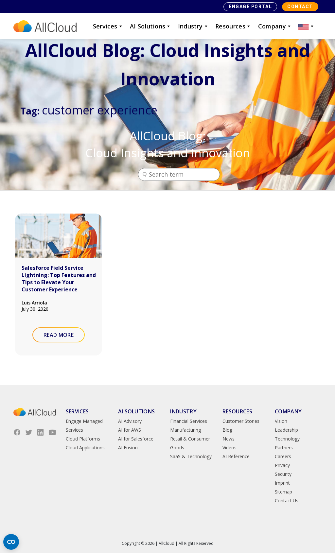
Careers (283, 456)
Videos (229, 447)
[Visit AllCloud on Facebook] (17, 432)
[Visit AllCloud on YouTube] (52, 432)
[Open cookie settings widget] (11, 542)
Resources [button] (230, 26)
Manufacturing (185, 430)
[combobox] (179, 174)
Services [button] (105, 26)
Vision (281, 421)
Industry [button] (190, 26)
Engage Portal (250, 6)
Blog (227, 430)
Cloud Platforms (83, 439)
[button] (306, 26)
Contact (300, 6)
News (228, 439)
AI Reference (236, 456)
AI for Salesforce (135, 439)
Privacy (282, 465)
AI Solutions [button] (147, 26)
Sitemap (283, 492)
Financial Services (188, 421)
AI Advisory (130, 421)
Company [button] (272, 26)
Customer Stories (240, 421)
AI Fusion (128, 447)
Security (283, 474)
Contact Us (286, 500)
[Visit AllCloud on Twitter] (28, 432)
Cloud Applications (85, 447)
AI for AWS (129, 430)
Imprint (282, 483)
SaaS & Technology (191, 456)
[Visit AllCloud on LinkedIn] (40, 432)
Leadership (286, 430)
